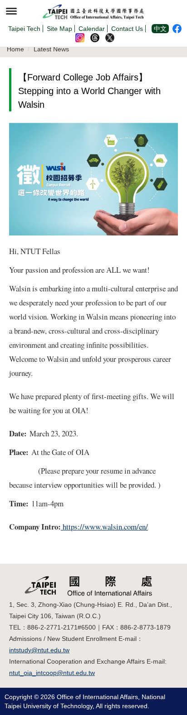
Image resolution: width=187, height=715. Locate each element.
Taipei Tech (24, 28)
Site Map (59, 28)
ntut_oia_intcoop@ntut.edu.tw (52, 672)
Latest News (51, 49)
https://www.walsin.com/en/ (104, 526)
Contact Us (127, 28)
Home (15, 49)
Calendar (92, 28)
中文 (160, 28)
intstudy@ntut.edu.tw (39, 650)
